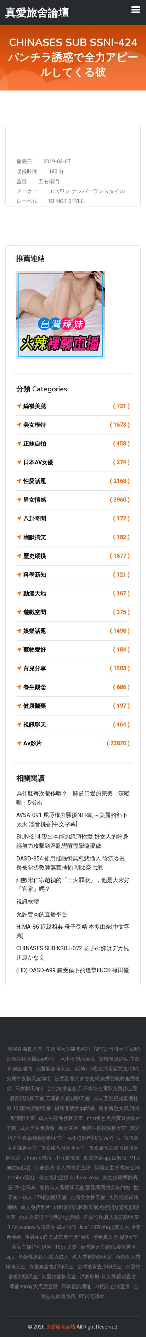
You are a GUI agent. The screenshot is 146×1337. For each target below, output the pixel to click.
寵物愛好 (76, 649)
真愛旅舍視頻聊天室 (63, 1148)
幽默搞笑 (76, 537)
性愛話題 (76, 481)
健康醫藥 (76, 705)
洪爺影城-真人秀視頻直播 (62, 1167)
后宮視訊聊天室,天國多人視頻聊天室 (50, 1098)
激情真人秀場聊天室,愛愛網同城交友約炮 (85, 1187)
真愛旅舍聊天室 (58, 1276)
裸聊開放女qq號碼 (75, 1108)
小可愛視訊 (67, 1158)
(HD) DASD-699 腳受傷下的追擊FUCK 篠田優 (72, 970)
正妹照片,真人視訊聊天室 (111, 1217)
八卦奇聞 (76, 518)
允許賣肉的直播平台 (41, 914)
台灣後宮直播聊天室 (99, 1266)
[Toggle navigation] (136, 9)
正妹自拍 (76, 443)
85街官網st (91, 1296)
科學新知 (76, 574)
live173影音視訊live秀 (90, 1138)
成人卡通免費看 (37, 1128)
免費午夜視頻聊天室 (104, 1128)
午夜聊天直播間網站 (68, 1049)
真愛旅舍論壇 (60, 1327)
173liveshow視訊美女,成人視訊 (42, 1227)
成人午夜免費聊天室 (61, 1118)
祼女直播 (68, 1128)
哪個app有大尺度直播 (34, 1286)
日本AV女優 (76, 462)
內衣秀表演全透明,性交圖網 (49, 1217)
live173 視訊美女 (76, 1059)
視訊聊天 (76, 724)
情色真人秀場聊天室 (115, 1237)
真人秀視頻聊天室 (92, 1257)
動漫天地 (76, 593)
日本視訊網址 (76, 1286)
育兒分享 (76, 668)
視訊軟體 (27, 901)
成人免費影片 (35, 1207)
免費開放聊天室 (53, 1069)
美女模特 (76, 424)
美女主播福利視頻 (31, 1247)
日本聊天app (29, 1088)
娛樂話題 (76, 630)
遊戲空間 (76, 612)
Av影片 (76, 743)
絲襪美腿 (76, 406)
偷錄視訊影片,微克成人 (43, 1257)
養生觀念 (76, 687)
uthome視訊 (37, 1158)
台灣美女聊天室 (88, 1197)
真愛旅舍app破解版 (105, 1158)
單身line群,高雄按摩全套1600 (57, 1237)
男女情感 (76, 499)
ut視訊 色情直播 (112, 1286)
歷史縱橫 (76, 556)
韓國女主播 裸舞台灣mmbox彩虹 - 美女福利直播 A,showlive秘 (74, 1172)
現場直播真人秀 (24, 1049)
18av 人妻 (66, 1247)
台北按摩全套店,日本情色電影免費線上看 (92, 1088)
